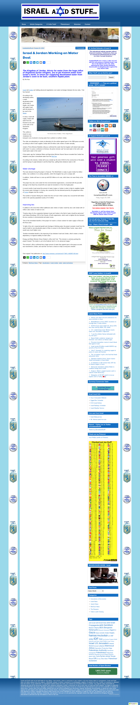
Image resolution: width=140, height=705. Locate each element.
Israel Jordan (54, 263)
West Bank (104, 658)
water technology (68, 263)
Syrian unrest (105, 656)
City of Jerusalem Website (98, 398)
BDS (102, 628)
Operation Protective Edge (103, 648)
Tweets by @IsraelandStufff (97, 429)
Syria (98, 656)
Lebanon (102, 646)
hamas (93, 635)
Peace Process (109, 654)
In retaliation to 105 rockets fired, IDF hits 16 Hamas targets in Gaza (102, 363)
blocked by (103, 671)
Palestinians (101, 652)
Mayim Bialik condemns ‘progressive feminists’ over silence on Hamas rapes (101, 338)
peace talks (92, 656)
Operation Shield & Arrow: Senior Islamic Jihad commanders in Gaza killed (102, 359)
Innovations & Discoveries (98, 599)
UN (94, 658)
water (60, 263)
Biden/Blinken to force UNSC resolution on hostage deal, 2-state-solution (102, 322)
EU (115, 630)
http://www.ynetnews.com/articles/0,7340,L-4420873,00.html (60, 253)
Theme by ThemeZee (114, 694)
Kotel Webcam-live (96, 417)
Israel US (93, 643)
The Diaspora (94, 609)
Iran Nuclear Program (108, 639)
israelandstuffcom (28, 48)
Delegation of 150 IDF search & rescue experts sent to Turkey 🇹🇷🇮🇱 (101, 375)
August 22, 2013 (39, 48)
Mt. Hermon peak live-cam (98, 419)
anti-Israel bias (101, 623)
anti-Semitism (106, 625)
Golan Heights (109, 633)
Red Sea (54, 156)
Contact (87, 24)
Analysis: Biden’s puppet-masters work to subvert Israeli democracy (102, 371)
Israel (24, 90)
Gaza (92, 632)
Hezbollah (102, 635)
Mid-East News (33, 263)
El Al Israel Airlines (96, 403)
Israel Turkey (111, 641)
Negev (24, 113)
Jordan (31, 90)
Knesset (95, 646)
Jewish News (94, 604)
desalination (46, 263)
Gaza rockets (100, 633)
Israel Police (96, 641)
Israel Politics (103, 641)
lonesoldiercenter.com (103, 304)
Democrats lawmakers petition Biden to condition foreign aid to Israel (101, 367)
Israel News (94, 601)
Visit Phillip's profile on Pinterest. (98, 437)
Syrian (26, 192)
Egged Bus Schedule (97, 400)
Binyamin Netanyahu (104, 630)
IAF (109, 636)
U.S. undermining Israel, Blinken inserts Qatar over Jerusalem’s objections (102, 330)
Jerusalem (103, 643)
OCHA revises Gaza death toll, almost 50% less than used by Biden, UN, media (103, 326)
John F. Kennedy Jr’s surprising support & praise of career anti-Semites (102, 351)
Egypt (112, 630)
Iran (100, 639)
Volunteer (77, 24)
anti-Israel (92, 623)
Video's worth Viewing (97, 612)
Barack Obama (94, 628)
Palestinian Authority (98, 650)
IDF (96, 638)
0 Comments (80, 48)
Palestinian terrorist (99, 654)
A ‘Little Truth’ (51, 24)
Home (24, 24)
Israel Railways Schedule (98, 405)
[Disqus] (53, 293)
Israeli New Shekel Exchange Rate (103, 388)
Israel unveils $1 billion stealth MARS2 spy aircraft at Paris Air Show (103, 347)
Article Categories (36, 24)
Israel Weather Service (97, 408)
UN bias (99, 658)
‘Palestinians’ (65, 24)
